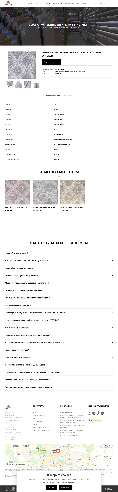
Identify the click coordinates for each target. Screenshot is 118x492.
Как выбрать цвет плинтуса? (17, 327)
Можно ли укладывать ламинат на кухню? (23, 290)
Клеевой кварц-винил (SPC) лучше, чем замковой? (27, 379)
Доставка (35, 418)
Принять (51, 488)
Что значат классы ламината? (18, 305)
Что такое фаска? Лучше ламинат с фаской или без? (28, 298)
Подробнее (69, 482)
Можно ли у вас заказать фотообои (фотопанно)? (27, 283)
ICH (46, 27)
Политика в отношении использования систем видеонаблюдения (72, 421)
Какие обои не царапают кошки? (19, 268)
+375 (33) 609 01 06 (10, 437)
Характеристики (53, 95)
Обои (42, 27)
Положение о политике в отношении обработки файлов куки (71, 431)
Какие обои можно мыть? (16, 253)
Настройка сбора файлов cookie (69, 435)
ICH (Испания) (59, 69)
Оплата (35, 412)
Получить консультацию (51, 62)
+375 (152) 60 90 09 (10, 440)
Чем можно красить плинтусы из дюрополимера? (27, 335)
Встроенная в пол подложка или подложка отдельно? (29, 387)
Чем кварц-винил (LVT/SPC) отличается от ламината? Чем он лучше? (35, 312)
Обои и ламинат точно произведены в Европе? (26, 365)
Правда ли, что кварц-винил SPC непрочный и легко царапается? (34, 372)
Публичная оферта (66, 412)
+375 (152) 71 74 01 (10, 430)
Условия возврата (38, 421)
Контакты (36, 424)
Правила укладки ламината (41, 430)
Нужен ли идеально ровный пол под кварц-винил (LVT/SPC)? (32, 320)
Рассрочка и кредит (39, 415)
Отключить (65, 488)
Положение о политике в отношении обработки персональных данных (71, 416)
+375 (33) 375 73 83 (10, 428)
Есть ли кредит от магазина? (17, 357)
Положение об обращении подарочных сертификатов (72, 426)
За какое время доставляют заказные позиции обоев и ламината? (34, 342)
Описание (67, 95)
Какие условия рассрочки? (17, 350)
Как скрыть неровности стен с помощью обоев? (26, 260)
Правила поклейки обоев (40, 427)
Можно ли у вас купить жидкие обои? (22, 275)
